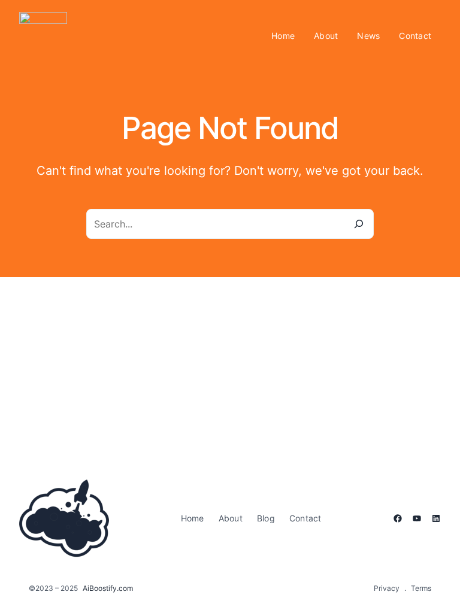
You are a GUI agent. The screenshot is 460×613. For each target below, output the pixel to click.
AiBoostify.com (108, 588)
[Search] (359, 224)
